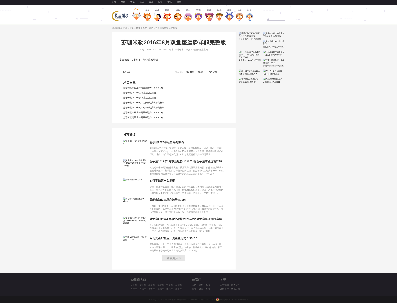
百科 (169, 2)
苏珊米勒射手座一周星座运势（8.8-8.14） (143, 117)
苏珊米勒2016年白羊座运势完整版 (139, 92)
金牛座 (142, 284)
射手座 (151, 289)
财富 (160, 2)
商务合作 (235, 284)
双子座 (151, 284)
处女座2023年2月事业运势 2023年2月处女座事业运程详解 (186, 219)
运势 (132, 2)
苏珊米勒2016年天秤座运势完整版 (139, 97)
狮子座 (169, 284)
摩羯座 (160, 289)
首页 (114, 2)
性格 (142, 2)
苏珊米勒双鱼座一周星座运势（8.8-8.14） (143, 87)
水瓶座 (169, 289)
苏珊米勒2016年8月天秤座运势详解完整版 (143, 107)
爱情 (123, 2)
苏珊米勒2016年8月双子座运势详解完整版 (143, 102)
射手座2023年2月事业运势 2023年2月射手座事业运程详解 (186, 161)
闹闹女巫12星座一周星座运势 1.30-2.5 (173, 238)
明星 (179, 2)
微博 (192, 72)
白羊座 (133, 284)
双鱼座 (178, 289)
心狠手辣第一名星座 (162, 180)
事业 (151, 2)
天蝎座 (142, 289)
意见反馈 (235, 289)
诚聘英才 (224, 289)
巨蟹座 (160, 284)
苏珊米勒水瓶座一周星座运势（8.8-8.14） (143, 112)
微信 (203, 72)
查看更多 (174, 258)
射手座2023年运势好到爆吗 (167, 142)
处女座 (178, 284)
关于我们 (224, 284)
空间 (214, 72)
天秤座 (133, 289)
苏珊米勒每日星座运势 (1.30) (168, 199)
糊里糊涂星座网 (119, 28)
